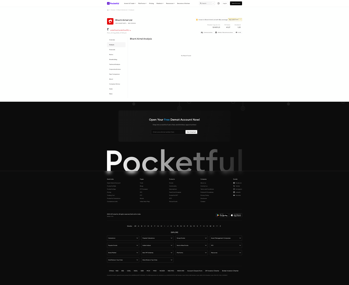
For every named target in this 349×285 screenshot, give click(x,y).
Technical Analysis (114, 64)
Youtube (238, 195)
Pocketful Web (111, 186)
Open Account (236, 3)
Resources (169, 3)
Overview (112, 40)
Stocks (171, 183)
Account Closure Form (194, 271)
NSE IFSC (171, 271)
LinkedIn (238, 192)
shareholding (113, 59)
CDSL (129, 271)
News (111, 94)
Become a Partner (183, 3)
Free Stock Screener (175, 192)
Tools (141, 183)
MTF (170, 198)
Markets (159, 3)
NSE (117, 271)
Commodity (173, 186)
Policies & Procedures (206, 192)
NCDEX (162, 271)
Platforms (141, 3)
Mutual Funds (173, 201)
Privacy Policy (204, 195)
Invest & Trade (129, 3)
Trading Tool (111, 195)
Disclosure (203, 198)
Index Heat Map (145, 201)
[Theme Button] (218, 3)
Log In (225, 3)
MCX (148, 271)
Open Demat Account (114, 183)
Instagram (239, 189)
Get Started (191, 132)
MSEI (155, 271)
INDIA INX (180, 271)
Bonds (142, 198)
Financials (112, 49)
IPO (141, 192)
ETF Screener (144, 189)
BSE (122, 271)
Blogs (141, 186)
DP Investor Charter (212, 271)
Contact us (203, 186)
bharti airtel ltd (122, 10)
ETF (141, 195)
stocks (113, 10)
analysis (131, 10)
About (111, 79)
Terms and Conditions (207, 189)
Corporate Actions (115, 69)
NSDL (136, 271)
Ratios (111, 54)
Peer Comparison (114, 74)
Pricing (151, 3)
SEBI (142, 271)
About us (203, 183)
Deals (111, 89)
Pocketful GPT (173, 195)
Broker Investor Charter (230, 271)
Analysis (111, 45)
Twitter (238, 186)
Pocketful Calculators (113, 198)
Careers (202, 201)
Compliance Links (112, 201)
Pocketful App (111, 189)
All (135, 226)
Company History (114, 84)
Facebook (239, 183)
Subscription (173, 189)
